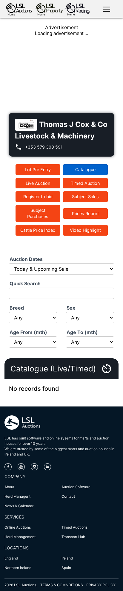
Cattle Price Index (37, 230)
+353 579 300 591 (44, 146)
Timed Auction (85, 183)
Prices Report (85, 213)
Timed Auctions (74, 527)
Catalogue (85, 169)
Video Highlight (85, 230)
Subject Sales (85, 196)
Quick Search (25, 283)
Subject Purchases (37, 213)
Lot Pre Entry (38, 169)
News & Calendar (18, 506)
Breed (17, 308)
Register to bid (38, 196)
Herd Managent (17, 496)
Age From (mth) (28, 332)
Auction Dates (26, 259)
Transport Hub (73, 537)
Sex (71, 308)
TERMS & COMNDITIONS (61, 585)
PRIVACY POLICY (101, 585)
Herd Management (20, 537)
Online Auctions (17, 527)
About (9, 487)
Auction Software (75, 487)
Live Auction (38, 183)
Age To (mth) (82, 332)
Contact (68, 496)
